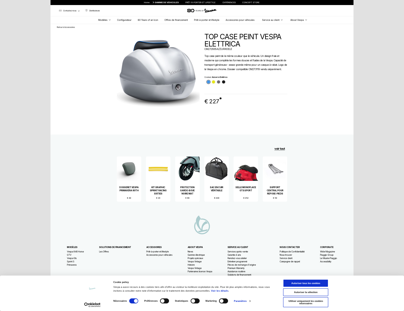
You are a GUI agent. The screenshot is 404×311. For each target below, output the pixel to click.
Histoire (191, 264)
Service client (286, 258)
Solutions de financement (239, 274)
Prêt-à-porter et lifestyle (157, 251)
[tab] (208, 82)
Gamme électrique (196, 254)
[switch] (164, 300)
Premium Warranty (236, 268)
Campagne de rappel (290, 261)
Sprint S (70, 261)
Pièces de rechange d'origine (242, 264)
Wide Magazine (327, 251)
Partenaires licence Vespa (200, 271)
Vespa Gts (72, 258)
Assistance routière (236, 271)
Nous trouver (286, 254)
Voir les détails (219, 290)
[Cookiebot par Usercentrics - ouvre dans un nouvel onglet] (92, 304)
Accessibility (325, 261)
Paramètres (240, 301)
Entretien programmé (237, 261)
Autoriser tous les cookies (305, 283)
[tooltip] (208, 82)
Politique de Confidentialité (292, 251)
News (190, 251)
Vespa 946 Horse (75, 251)
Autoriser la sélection (306, 292)
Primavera (71, 264)
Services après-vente (238, 251)
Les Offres (104, 251)
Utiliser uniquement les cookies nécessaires (305, 302)
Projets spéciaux (195, 258)
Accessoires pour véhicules (159, 254)
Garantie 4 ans (234, 254)
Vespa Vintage (195, 261)
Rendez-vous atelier (237, 258)
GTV (69, 254)
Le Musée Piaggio (328, 258)
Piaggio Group (327, 254)
